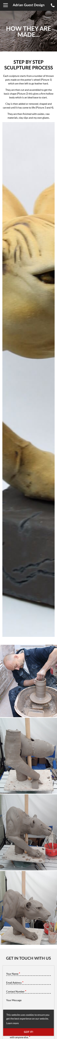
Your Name (13, 973)
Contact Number (16, 991)
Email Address (14, 982)
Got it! (28, 1032)
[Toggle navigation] (5, 5)
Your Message (14, 1000)
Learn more (12, 1023)
